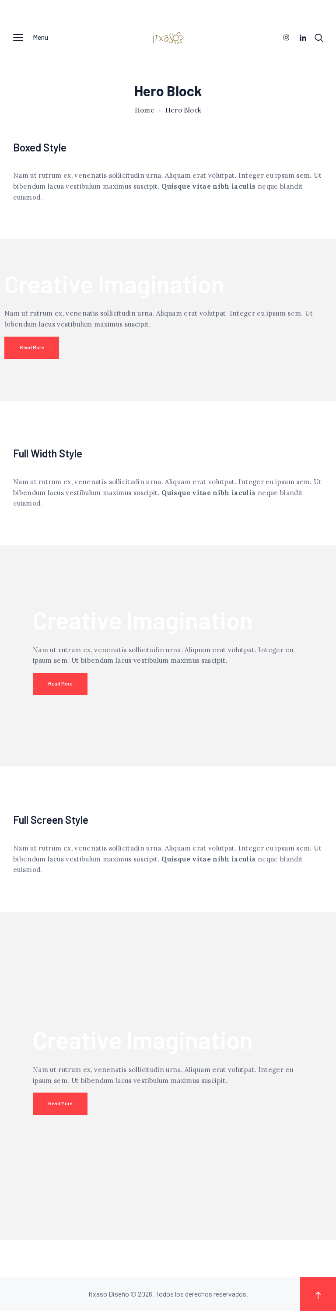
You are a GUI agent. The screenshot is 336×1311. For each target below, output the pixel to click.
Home (144, 110)
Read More (32, 347)
